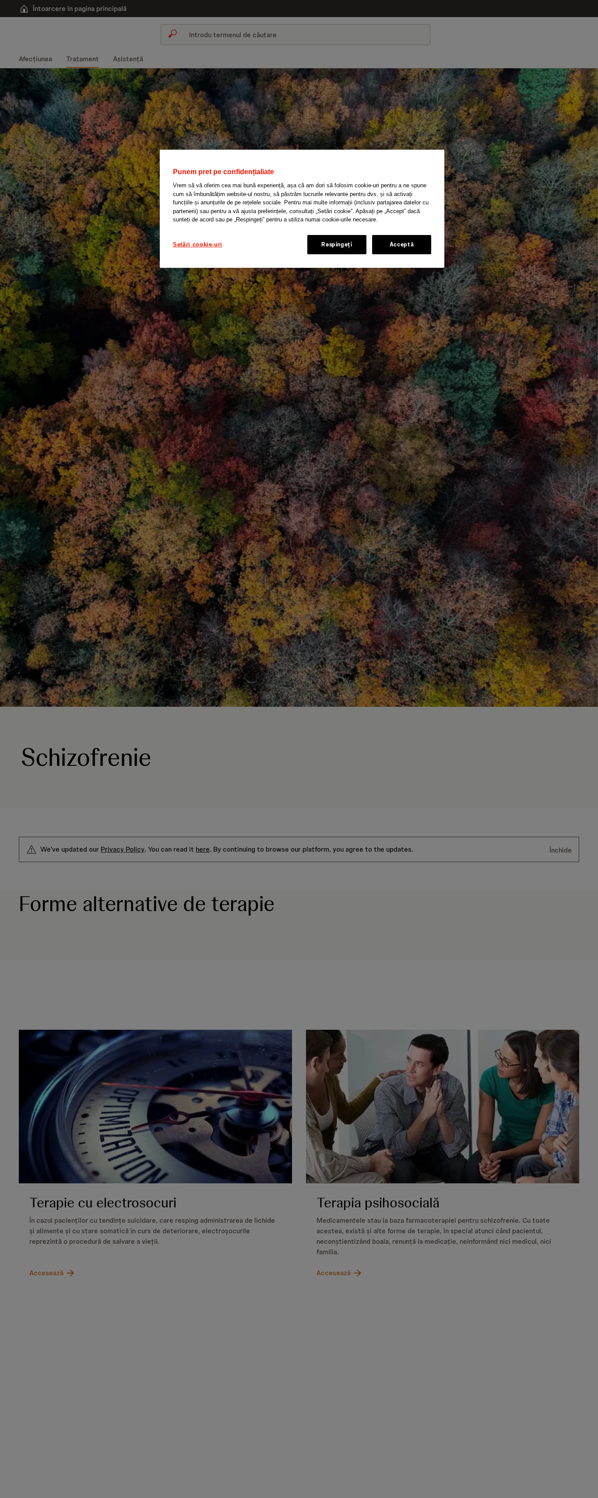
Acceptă (402, 244)
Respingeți (336, 244)
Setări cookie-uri (197, 244)
